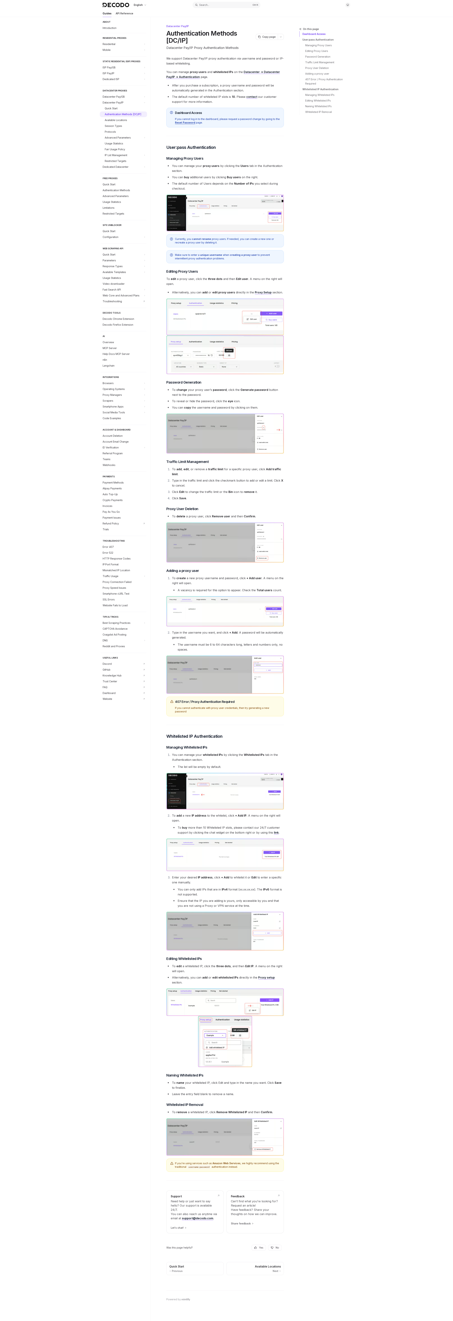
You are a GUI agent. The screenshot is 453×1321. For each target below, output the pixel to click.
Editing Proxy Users (316, 50)
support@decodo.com (197, 1218)
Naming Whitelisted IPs (318, 106)
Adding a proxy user (317, 73)
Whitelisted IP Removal (318, 111)
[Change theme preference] (347, 5)
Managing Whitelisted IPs (319, 94)
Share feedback (241, 1223)
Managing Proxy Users (318, 45)
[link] (195, 1211)
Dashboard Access (314, 33)
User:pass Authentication (318, 39)
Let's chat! (177, 1227)
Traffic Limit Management (319, 62)
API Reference (124, 13)
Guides (107, 13)
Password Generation (317, 56)
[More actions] (281, 37)
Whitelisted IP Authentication (320, 89)
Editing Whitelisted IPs (318, 100)
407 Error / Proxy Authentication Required (324, 81)
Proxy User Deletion (317, 67)
